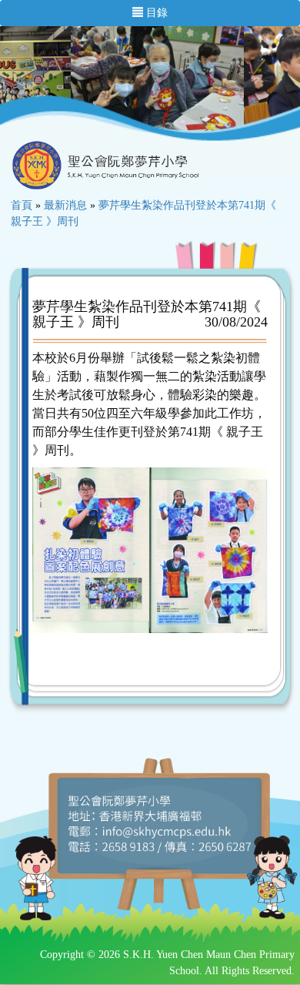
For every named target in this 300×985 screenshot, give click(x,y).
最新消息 (65, 205)
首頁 (21, 205)
